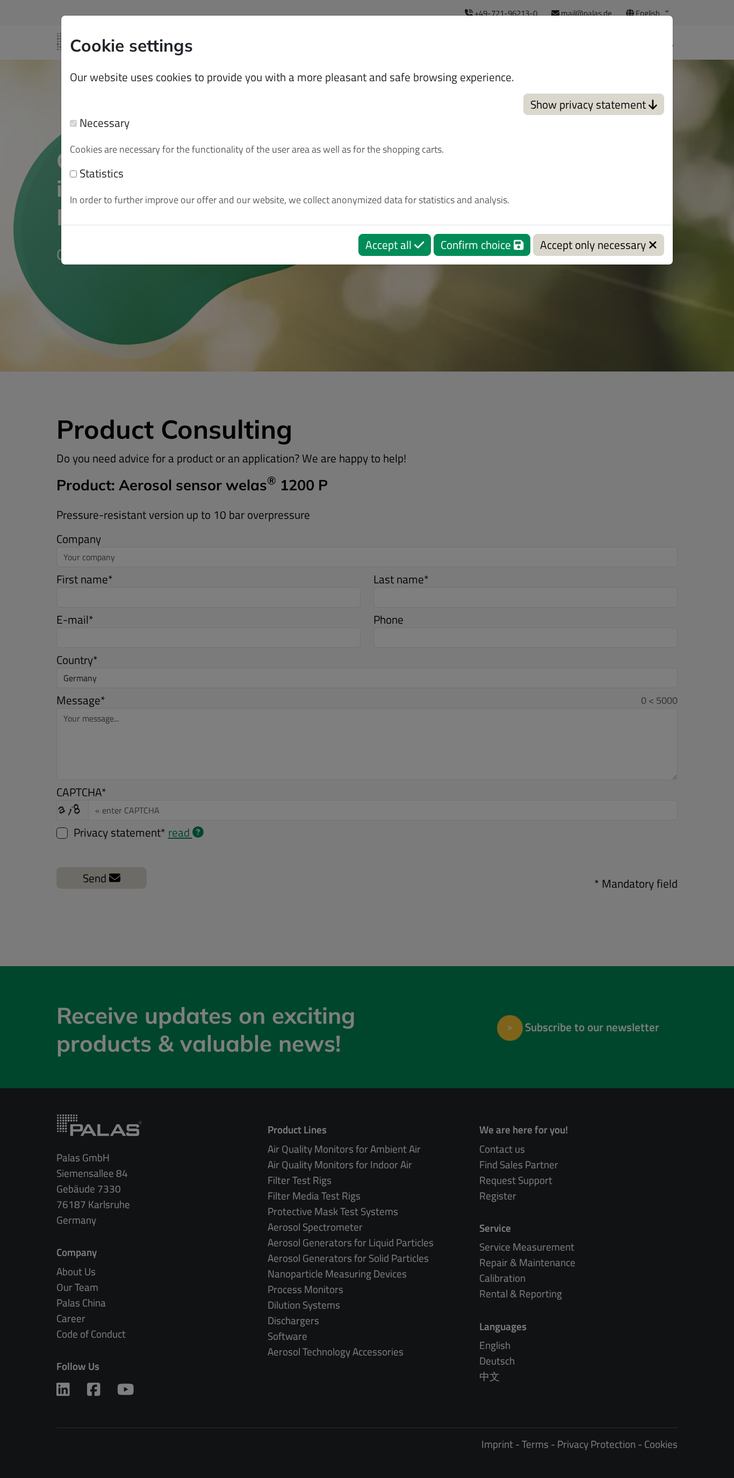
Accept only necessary (594, 244)
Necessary (103, 123)
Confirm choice (477, 244)
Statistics (100, 173)
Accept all (389, 244)
